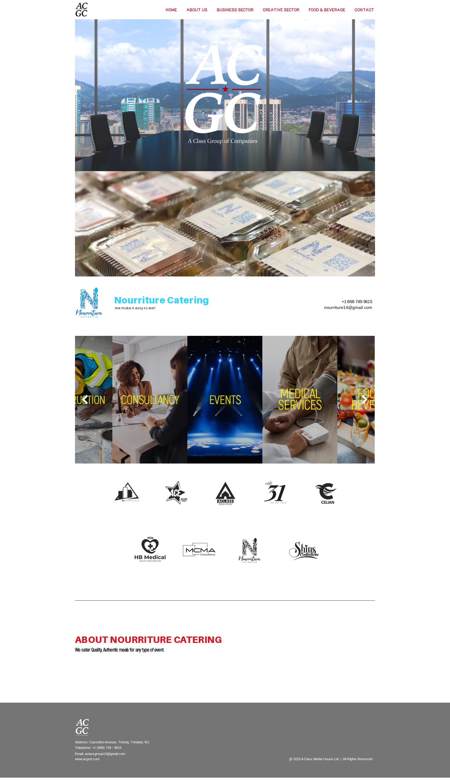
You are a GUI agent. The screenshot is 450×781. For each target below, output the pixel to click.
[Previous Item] (85, 399)
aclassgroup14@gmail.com (105, 754)
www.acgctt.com (87, 759)
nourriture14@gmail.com (348, 307)
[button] (235, 10)
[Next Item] (365, 399)
